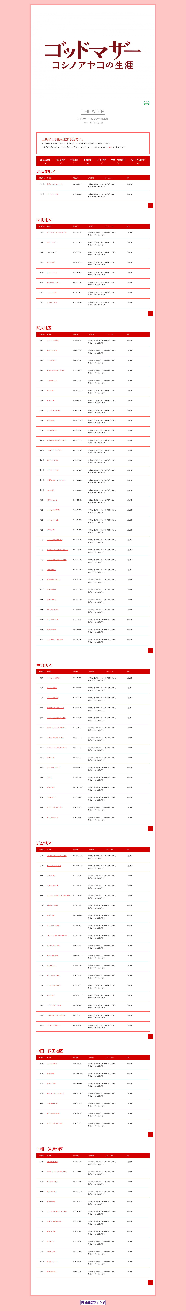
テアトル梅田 (51, 875)
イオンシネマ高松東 (53, 1113)
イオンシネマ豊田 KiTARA (55, 737)
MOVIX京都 (50, 995)
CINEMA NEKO (52, 430)
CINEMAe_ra (51, 797)
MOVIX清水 (50, 787)
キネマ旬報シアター (53, 579)
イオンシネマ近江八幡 (54, 1005)
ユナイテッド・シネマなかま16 (57, 1171)
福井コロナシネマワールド (55, 708)
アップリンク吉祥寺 (53, 410)
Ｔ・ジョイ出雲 (52, 1063)
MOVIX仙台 (50, 262)
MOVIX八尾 (50, 915)
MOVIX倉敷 (50, 1073)
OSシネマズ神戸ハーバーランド (57, 935)
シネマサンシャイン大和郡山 (56, 1015)
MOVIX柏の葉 (51, 570)
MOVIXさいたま (52, 500)
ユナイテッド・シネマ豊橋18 (56, 727)
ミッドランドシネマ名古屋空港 (57, 747)
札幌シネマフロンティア (54, 184)
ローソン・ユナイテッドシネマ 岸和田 (59, 895)
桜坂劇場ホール (52, 1271)
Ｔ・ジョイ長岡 (52, 688)
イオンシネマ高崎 (52, 619)
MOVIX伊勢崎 (51, 629)
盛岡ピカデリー (52, 242)
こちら (109, 147)
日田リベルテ (51, 1231)
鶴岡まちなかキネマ (53, 282)
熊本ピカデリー (52, 1191)
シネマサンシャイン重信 (54, 1123)
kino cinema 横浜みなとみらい (56, 440)
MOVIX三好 (50, 757)
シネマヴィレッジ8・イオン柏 (56, 232)
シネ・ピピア (51, 965)
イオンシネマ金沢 (52, 698)
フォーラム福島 (52, 292)
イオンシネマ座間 (52, 470)
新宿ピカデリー (52, 350)
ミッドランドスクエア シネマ (56, 718)
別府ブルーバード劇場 (54, 1221)
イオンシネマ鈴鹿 (52, 817)
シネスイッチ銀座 (52, 340)
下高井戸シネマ (52, 380)
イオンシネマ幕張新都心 (54, 540)
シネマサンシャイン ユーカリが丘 (57, 550)
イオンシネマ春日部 (53, 510)
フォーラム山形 (52, 272)
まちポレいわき (52, 302)
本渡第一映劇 (51, 1201)
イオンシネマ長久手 (53, 767)
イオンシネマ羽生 (52, 520)
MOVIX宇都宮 (51, 599)
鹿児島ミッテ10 (52, 1261)
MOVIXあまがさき (52, 955)
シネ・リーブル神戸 (53, 945)
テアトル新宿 (51, 360)
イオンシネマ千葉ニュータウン (57, 560)
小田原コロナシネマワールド (56, 480)
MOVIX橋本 (50, 490)
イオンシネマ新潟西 (53, 678)
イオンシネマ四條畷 (53, 925)
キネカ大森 (50, 400)
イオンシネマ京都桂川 (54, 985)
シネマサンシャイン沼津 (54, 807)
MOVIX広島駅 (51, 1083)
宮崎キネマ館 (51, 1251)
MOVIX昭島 (50, 420)
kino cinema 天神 (52, 1162)
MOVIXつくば (51, 589)
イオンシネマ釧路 (52, 194)
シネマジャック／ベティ (54, 450)
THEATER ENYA (52, 1181)
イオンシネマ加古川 (53, 975)
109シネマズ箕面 (52, 905)
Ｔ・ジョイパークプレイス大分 (57, 1211)
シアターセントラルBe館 (55, 639)
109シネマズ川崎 (52, 460)
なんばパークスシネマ (54, 866)
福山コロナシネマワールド (55, 1093)
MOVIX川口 (50, 530)
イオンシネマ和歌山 (53, 1025)
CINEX (49, 777)
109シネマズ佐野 (52, 609)
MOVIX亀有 (50, 390)
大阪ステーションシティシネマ (57, 856)
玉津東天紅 (50, 1241)
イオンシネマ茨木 (52, 885)
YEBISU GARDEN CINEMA (55, 370)
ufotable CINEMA (52, 1103)
